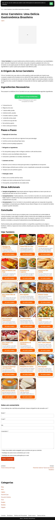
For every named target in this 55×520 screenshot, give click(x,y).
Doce (2, 499)
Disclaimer (10, 515)
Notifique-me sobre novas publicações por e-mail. (15, 455)
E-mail (3, 419)
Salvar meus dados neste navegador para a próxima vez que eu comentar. (22, 450)
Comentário (4, 431)
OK (51, 3)
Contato (3, 515)
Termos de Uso (41, 515)
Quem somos (32, 515)
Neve (21, 518)
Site (2, 425)
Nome (3, 413)
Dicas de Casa (4, 494)
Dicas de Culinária (6, 497)
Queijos (3, 502)
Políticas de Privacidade (20, 515)
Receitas (3, 505)
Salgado (3, 507)
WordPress (32, 518)
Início (2, 9)
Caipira (2, 20)
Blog (2, 487)
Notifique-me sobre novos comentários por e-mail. (15, 453)
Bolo (2, 489)
